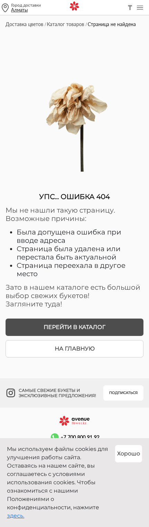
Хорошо (128, 453)
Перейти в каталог (74, 327)
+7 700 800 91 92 (80, 437)
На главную (75, 348)
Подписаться (123, 392)
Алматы (19, 9)
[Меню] (140, 7)
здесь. (15, 515)
